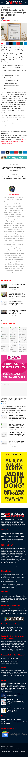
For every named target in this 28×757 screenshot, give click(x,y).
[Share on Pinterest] (18, 43)
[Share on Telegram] (25, 43)
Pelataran (10, 670)
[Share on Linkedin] (14, 43)
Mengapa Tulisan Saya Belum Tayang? (11, 719)
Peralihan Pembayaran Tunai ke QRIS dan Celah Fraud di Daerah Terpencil (17, 443)
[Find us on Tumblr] (13, 566)
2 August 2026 (5, 403)
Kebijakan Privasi (13, 141)
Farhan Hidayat (6, 20)
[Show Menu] (2, 2)
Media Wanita (4, 670)
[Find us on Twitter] (5, 566)
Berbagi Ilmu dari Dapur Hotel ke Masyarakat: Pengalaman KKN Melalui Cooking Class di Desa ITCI (17, 434)
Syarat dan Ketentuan (6, 749)
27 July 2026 (12, 420)
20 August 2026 (12, 446)
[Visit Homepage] (14, 2)
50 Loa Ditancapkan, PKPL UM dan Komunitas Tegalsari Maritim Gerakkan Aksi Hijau (17, 286)
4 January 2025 (15, 20)
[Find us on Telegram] (19, 566)
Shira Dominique (18, 675)
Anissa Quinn (10, 675)
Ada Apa (6, 672)
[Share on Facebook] (7, 43)
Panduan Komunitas (5, 751)
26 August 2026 (12, 289)
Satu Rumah (12, 672)
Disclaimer (9, 143)
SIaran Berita (7, 754)
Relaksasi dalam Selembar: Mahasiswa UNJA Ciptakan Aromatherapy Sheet (16, 303)
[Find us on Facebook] (2, 566)
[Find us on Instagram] (7, 566)
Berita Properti (17, 670)
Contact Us (23, 751)
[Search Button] (26, 2)
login (7, 321)
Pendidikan (7, 7)
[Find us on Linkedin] (10, 566)
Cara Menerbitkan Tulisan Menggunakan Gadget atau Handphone (14, 722)
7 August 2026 (12, 429)
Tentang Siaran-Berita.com (7, 746)
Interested (14, 632)
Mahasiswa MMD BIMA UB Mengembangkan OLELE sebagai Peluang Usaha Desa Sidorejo (13, 399)
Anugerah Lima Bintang (11, 673)
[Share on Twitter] (11, 43)
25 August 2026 (12, 315)
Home (2, 7)
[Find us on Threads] (16, 566)
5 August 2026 (12, 438)
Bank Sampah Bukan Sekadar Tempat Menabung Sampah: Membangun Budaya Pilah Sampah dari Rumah (16, 425)
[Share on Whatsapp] (21, 43)
